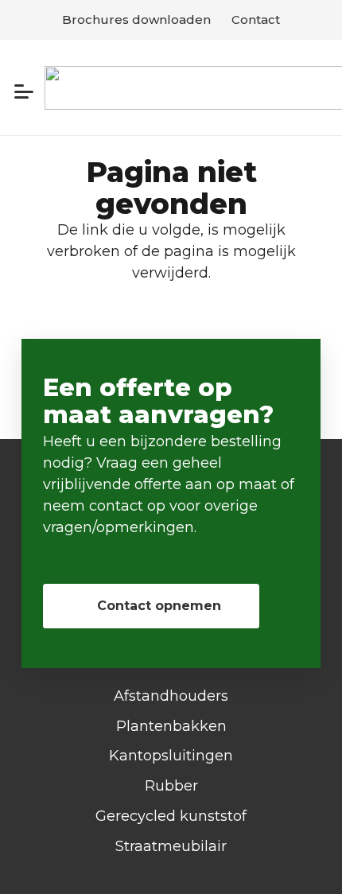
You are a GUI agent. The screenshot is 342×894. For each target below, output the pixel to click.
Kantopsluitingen (171, 755)
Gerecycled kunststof (171, 816)
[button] (24, 91)
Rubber (171, 786)
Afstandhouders (171, 696)
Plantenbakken (171, 726)
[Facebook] (171, 864)
